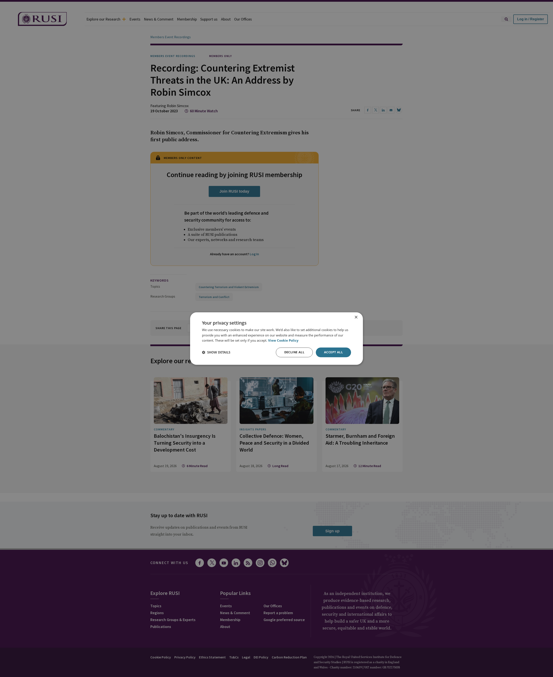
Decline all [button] (294, 352)
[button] (216, 352)
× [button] (356, 317)
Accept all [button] (333, 352)
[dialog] (276, 338)
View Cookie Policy (283, 340)
